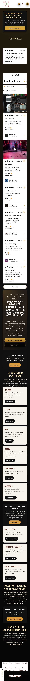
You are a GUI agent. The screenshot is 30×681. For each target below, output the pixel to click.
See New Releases (11, 539)
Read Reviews (10, 578)
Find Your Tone (14, 522)
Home (5, 663)
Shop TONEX (10, 421)
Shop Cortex (9, 460)
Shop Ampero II (10, 497)
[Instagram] (10, 676)
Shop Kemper (10, 401)
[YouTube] (17, 676)
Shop (11, 663)
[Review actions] (24, 115)
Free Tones (7, 670)
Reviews (17, 668)
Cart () (25, 663)
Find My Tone (15, 345)
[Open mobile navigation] (27, 4)
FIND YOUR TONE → (15, 28)
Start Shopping (14, 365)
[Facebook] (13, 676)
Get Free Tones (10, 558)
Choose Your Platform (15, 340)
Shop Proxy (9, 478)
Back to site (22, 670)
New (23, 668)
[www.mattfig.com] (5, 4)
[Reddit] (20, 676)
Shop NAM (9, 441)
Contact (17, 663)
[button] (21, 81)
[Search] (19, 4)
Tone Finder (8, 668)
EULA (14, 670)
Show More (19, 124)
